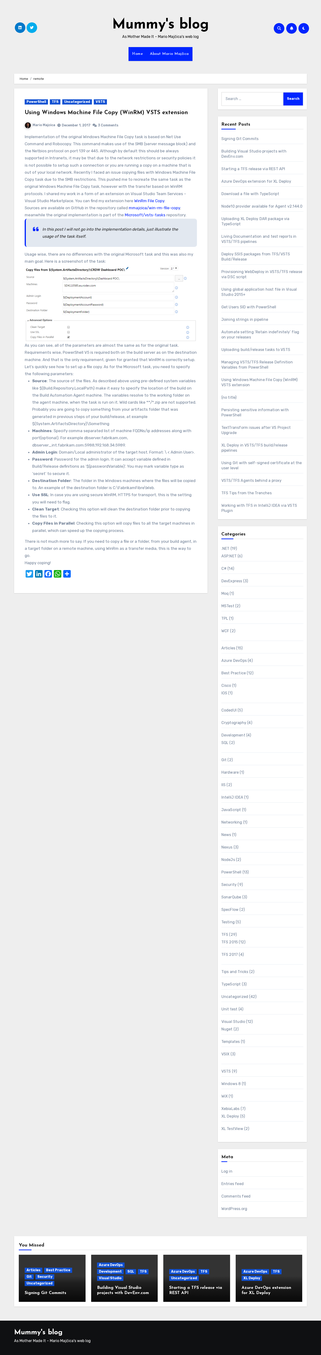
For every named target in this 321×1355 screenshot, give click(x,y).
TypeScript (231, 984)
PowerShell (36, 102)
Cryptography (233, 722)
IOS (224, 693)
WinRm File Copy (149, 200)
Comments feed (236, 1196)
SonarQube (231, 897)
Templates (230, 1041)
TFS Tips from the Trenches (246, 493)
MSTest (227, 606)
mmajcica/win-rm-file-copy (154, 207)
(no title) (229, 397)
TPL (224, 618)
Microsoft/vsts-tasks (145, 215)
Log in (226, 1171)
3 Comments (108, 125)
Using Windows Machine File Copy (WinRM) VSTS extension (106, 113)
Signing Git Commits (240, 139)
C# (224, 568)
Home (137, 54)
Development (233, 735)
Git (224, 760)
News (226, 834)
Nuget (227, 1029)
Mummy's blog (160, 25)
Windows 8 (231, 1084)
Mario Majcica (44, 125)
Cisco (226, 685)
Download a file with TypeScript (250, 194)
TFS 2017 (229, 954)
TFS (55, 102)
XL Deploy (230, 1116)
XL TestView (232, 1128)
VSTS (100, 102)
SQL (225, 742)
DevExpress (231, 581)
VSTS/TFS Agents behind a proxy (251, 480)
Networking (231, 822)
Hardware (230, 772)
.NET (225, 548)
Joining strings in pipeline (244, 319)
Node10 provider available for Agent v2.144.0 (262, 206)
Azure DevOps (234, 660)
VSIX (225, 1054)
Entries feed (232, 1184)
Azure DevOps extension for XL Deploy (256, 181)
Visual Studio (233, 1021)
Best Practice (233, 673)
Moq (225, 593)
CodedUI (229, 710)
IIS (223, 785)
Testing (228, 922)
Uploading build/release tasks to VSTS (255, 349)
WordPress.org (234, 1208)
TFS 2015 (229, 942)
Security (229, 884)
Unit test (229, 1009)
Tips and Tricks (234, 971)
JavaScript (231, 810)
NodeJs (228, 859)
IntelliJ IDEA (232, 797)
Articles (228, 648)
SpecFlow (230, 909)
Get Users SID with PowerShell (248, 307)
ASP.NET (229, 556)
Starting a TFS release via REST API (253, 169)
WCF (225, 631)
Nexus (227, 847)
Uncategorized (77, 102)
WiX (224, 1096)
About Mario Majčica (169, 54)
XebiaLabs (230, 1108)
